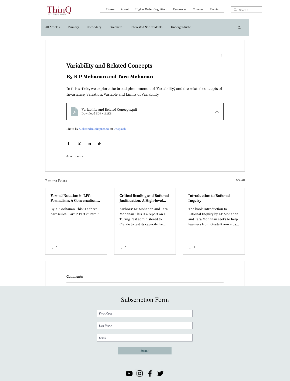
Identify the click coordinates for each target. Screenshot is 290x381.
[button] (125, 9)
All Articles (52, 27)
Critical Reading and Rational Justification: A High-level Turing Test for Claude (144, 198)
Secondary (94, 27)
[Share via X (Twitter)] (79, 143)
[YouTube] (129, 373)
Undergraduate (181, 27)
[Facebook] (150, 373)
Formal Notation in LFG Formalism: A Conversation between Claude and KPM (74, 198)
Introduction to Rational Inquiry (209, 198)
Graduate (116, 27)
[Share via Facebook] (68, 143)
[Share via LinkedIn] (89, 143)
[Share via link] (100, 143)
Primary (73, 27)
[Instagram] (139, 373)
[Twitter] (160, 373)
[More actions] (221, 55)
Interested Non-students (146, 27)
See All (240, 180)
